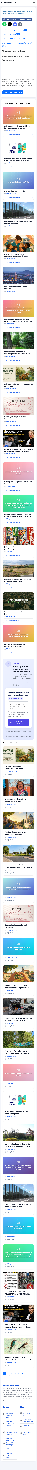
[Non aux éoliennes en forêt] (18, 186)
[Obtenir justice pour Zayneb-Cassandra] (18, 412)
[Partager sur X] (10, 24)
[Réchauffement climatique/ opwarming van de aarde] (18, 640)
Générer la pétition (20, 722)
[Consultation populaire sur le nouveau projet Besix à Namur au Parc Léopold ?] (18, 347)
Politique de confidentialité (14, 38)
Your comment (8, 60)
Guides (6, 1407)
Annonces (21, 30)
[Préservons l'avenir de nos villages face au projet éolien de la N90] (18, 122)
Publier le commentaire (13, 92)
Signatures (12, 34)
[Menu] (34, 3)
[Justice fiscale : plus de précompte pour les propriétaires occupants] (18, 542)
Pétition (7, 30)
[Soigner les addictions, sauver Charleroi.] (18, 282)
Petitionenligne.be (9, 3)
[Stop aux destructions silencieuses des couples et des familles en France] (18, 315)
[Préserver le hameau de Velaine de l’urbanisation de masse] (18, 575)
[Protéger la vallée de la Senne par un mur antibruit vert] (18, 217)
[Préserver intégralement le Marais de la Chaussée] (18, 380)
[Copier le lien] (20, 24)
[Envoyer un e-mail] (15, 24)
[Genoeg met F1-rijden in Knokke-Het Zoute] (18, 477)
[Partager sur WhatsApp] (4, 24)
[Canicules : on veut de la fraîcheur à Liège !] (18, 607)
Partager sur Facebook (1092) (19, 19)
